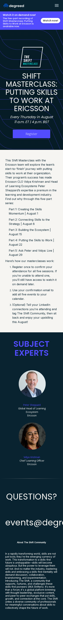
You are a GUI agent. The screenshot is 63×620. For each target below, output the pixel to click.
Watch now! (50, 20)
